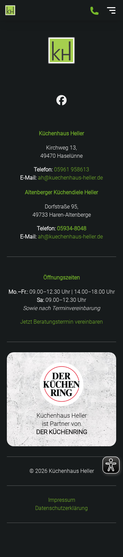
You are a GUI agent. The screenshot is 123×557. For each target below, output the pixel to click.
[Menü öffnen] (111, 10)
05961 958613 (71, 169)
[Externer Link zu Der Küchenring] (61, 407)
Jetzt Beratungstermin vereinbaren (61, 322)
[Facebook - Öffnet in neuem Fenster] (61, 101)
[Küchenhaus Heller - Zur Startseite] (10, 10)
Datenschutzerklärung (61, 508)
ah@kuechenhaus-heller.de (70, 177)
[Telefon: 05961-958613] (94, 11)
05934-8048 (71, 228)
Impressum (61, 500)
